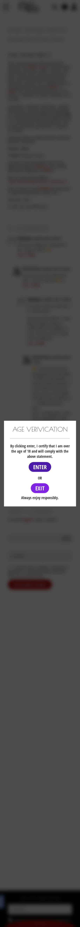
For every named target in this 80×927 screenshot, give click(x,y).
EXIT (40, 488)
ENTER (40, 467)
